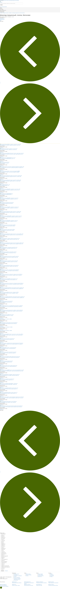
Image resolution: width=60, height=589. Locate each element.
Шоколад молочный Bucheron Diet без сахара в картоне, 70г (8, 388)
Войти (6, 6)
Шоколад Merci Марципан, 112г (4, 185)
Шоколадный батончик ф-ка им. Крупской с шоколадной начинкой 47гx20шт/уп (11, 284)
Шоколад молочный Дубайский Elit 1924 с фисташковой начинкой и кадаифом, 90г (12, 297)
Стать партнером (2, 6)
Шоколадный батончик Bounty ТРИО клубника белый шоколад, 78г (9, 357)
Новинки (51, 576)
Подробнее (1, 147)
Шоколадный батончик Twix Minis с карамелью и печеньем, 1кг (9, 207)
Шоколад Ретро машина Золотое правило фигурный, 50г (8, 366)
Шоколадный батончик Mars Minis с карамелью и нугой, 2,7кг (9, 198)
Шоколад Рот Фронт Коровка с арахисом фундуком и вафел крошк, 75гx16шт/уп (11, 397)
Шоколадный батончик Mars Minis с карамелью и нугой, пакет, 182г (9, 189)
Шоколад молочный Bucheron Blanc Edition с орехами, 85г (8, 384)
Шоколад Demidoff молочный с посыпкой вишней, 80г (7, 348)
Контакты (5, 0)
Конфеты (10, 12)
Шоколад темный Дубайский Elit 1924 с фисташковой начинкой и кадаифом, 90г (11, 288)
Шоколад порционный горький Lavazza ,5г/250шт (7, 230)
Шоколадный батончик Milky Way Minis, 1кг (6, 194)
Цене (0, 20)
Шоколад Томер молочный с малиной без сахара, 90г (8, 352)
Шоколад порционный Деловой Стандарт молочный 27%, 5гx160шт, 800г (10, 176)
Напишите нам (14, 0)
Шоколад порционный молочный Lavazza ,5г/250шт (7, 225)
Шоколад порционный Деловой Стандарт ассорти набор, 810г (9, 266)
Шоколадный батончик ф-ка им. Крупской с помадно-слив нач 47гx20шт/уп (11, 275)
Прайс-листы (40, 576)
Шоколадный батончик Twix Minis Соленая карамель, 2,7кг (8, 279)
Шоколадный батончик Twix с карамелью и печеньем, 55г (8, 149)
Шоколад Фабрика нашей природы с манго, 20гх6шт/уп (8, 402)
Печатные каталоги (41, 575)
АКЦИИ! (51, 573)
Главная (1, 12)
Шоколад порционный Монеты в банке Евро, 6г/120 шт (8, 252)
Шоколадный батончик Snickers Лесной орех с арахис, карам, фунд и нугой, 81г (11, 154)
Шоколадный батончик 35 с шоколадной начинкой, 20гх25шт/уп (9, 270)
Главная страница (16, 573)
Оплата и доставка (9, 0)
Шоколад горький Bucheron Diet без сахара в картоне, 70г (8, 393)
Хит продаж (51, 574)
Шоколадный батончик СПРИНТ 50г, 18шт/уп (6, 315)
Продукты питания (5, 12)
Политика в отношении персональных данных (17, 579)
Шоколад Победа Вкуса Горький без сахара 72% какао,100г (8, 261)
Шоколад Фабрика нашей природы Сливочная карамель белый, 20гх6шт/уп (11, 406)
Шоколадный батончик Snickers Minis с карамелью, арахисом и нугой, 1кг (10, 216)
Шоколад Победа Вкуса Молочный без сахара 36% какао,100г (9, 257)
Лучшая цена (52, 575)
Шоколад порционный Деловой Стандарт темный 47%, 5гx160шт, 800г (10, 212)
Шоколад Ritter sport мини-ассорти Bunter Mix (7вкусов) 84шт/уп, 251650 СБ (11, 306)
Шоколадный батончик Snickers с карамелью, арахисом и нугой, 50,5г (10, 145)
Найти (1, 4)
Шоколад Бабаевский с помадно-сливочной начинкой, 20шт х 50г (9, 239)
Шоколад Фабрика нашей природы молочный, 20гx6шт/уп (8, 323)
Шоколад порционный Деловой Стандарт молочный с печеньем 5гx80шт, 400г (11, 234)
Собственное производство (18, 575)
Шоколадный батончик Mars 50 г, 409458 (6, 330)
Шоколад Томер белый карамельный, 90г (6, 361)
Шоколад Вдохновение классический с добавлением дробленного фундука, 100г (11, 167)
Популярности (2, 18)
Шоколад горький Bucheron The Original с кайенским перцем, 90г (9, 375)
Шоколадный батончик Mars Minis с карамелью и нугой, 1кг (8, 221)
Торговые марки (40, 574)
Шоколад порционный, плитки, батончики (18, 12)
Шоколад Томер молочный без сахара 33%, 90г (7, 339)
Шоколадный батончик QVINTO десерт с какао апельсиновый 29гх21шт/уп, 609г (11, 370)
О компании (1, 0)
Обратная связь (28, 573)
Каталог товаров (40, 573)
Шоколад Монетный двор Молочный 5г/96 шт (6, 203)
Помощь (17, 0)
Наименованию (2, 19)
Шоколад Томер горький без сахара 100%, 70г (6, 379)
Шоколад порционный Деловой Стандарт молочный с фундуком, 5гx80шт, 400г (11, 243)
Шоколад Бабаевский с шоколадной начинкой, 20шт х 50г (8, 248)
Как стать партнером (17, 577)
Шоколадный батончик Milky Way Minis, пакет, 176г (7, 158)
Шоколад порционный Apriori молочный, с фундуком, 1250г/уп (9, 293)
